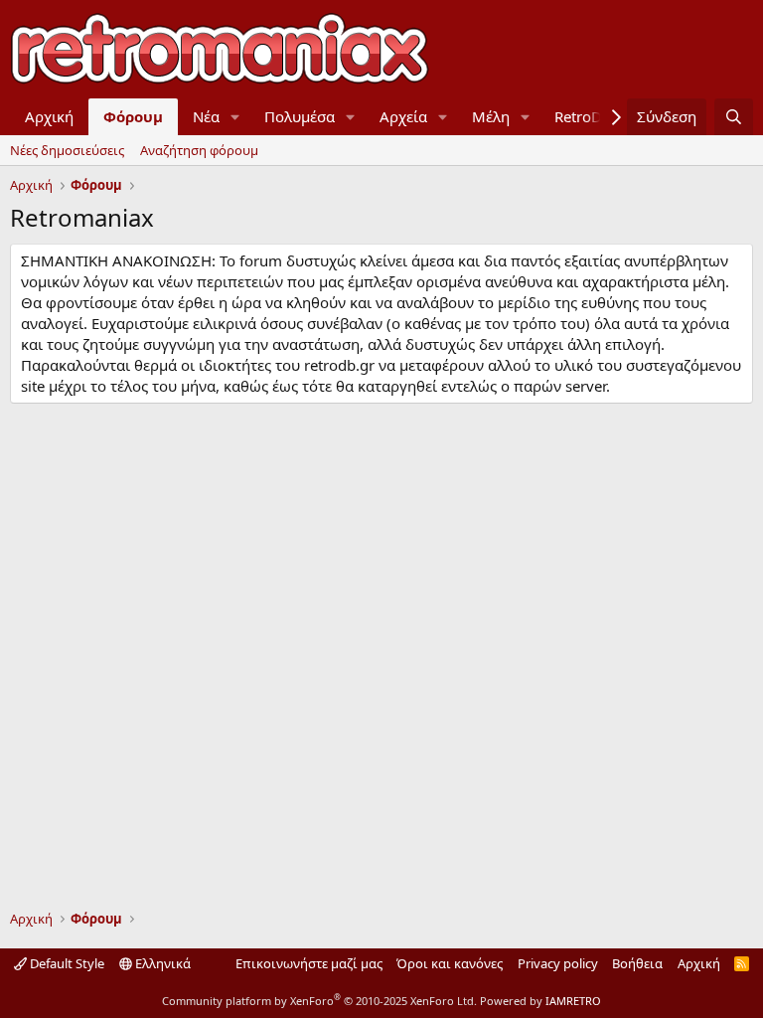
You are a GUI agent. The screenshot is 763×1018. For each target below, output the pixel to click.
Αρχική (49, 116)
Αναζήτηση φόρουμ (199, 150)
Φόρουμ (133, 116)
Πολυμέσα (299, 116)
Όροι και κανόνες (449, 963)
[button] (235, 116)
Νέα (206, 116)
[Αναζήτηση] (733, 116)
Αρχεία (403, 116)
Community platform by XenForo (319, 1000)
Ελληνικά (161, 963)
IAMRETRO (573, 1000)
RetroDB (583, 116)
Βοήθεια (637, 963)
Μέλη (491, 116)
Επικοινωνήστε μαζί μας (308, 963)
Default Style (65, 963)
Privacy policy (558, 963)
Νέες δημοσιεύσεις (67, 150)
